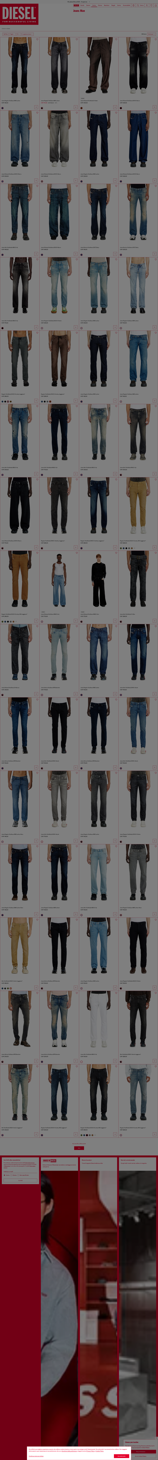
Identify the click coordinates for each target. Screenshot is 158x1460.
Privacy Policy (90, 1451)
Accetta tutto (121, 1456)
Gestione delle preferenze (69, 1451)
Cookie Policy (100, 1451)
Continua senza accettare (36, 1456)
